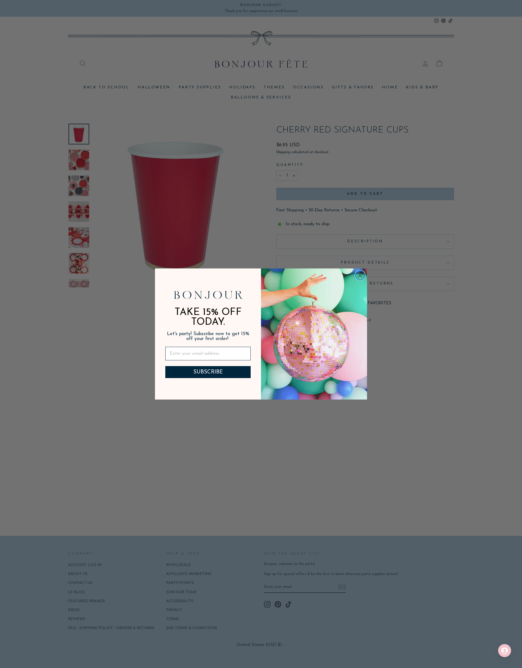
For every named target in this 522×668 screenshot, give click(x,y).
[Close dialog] (360, 275)
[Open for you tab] (504, 650)
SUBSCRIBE (208, 372)
